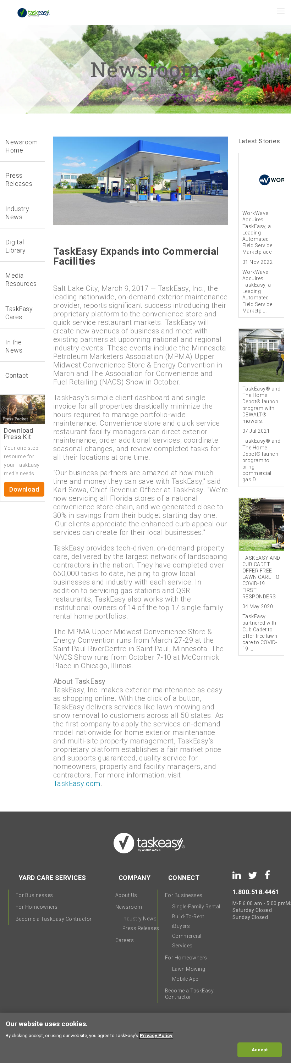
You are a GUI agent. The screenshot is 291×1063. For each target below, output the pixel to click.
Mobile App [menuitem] (185, 979)
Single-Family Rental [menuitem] (196, 906)
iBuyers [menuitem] (181, 926)
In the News (13, 346)
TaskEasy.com (76, 783)
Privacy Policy (156, 1035)
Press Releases (18, 179)
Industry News (17, 213)
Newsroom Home (21, 146)
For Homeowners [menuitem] (37, 907)
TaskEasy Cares (19, 313)
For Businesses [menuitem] (34, 895)
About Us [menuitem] (126, 895)
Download (24, 489)
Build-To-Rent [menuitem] (188, 916)
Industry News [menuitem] (139, 918)
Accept (260, 1049)
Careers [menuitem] (124, 940)
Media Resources (21, 279)
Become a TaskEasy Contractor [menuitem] (54, 919)
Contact (16, 375)
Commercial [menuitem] (187, 936)
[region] (145, 1038)
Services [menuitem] (182, 945)
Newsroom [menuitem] (128, 907)
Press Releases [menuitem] (140, 928)
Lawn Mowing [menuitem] (188, 969)
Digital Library (15, 246)
